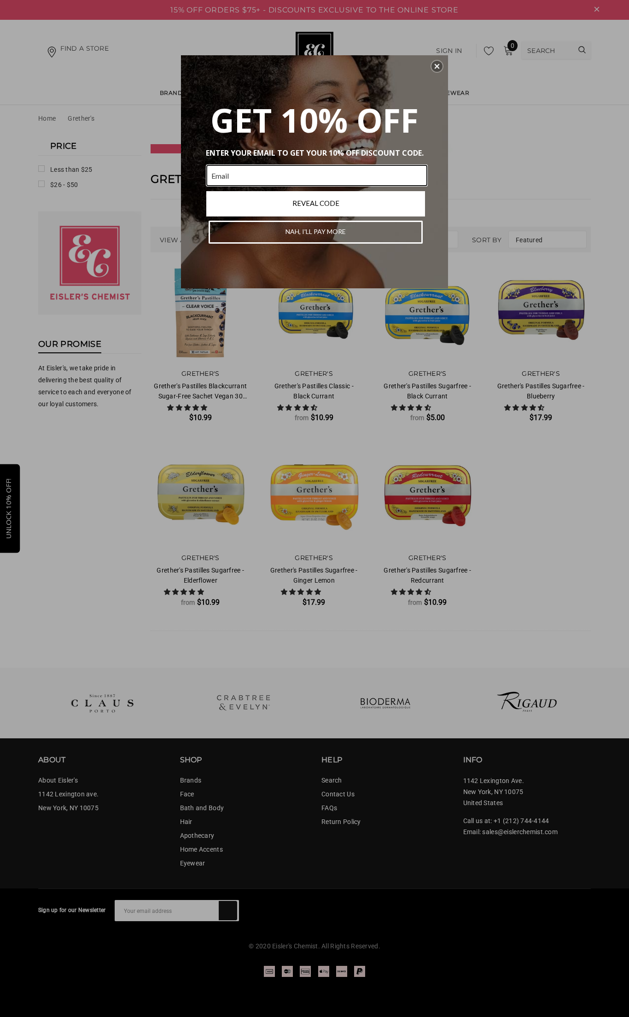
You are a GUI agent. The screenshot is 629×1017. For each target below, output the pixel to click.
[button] (437, 66)
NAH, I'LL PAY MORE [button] (315, 231)
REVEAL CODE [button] (315, 203)
